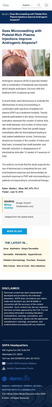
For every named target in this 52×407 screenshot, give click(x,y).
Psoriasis (30, 260)
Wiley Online (8, 206)
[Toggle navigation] (46, 5)
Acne (5, 248)
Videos (5, 386)
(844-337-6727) (33, 358)
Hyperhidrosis (35, 254)
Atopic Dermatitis (29, 248)
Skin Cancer (9, 265)
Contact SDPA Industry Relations (21, 363)
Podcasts (16, 386)
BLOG (5, 14)
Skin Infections (38, 265)
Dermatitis (8, 254)
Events (28, 386)
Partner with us (11, 389)
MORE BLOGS (14, 231)
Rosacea (41, 260)
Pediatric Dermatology (14, 260)
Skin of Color (23, 265)
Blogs (37, 386)
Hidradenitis (21, 254)
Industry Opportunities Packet (20, 368)
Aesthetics (15, 248)
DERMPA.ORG (28, 389)
